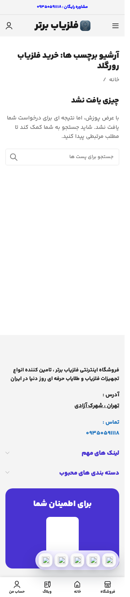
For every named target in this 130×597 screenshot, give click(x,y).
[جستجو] (13, 157)
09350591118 (102, 433)
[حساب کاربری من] (9, 25)
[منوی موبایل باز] (115, 25)
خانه (114, 79)
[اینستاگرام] (61, 560)
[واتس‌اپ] (93, 560)
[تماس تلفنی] (109, 560)
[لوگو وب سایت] (62, 25)
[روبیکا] (45, 560)
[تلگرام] (77, 560)
